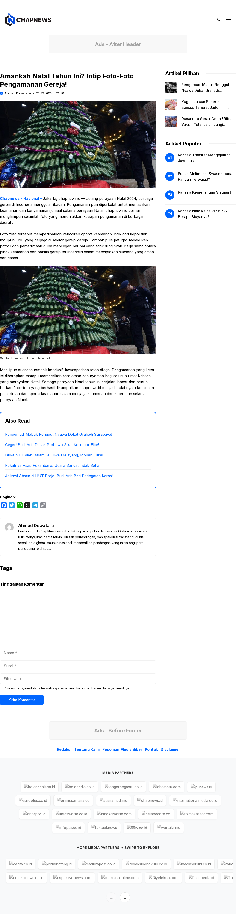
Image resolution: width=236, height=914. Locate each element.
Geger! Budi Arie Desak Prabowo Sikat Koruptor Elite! (52, 444)
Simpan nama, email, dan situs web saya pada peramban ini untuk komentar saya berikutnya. (67, 688)
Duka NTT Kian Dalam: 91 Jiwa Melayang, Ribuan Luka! (54, 455)
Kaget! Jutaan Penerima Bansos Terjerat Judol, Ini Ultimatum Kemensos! (203, 107)
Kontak (193, 4)
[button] (219, 19)
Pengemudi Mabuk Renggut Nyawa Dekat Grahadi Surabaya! (58, 434)
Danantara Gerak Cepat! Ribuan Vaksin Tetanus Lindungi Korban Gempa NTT (208, 124)
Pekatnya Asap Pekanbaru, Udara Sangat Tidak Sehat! (53, 465)
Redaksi (103, 4)
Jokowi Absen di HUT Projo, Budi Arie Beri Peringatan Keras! (59, 475)
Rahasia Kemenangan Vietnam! (204, 192)
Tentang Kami (128, 4)
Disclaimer (214, 4)
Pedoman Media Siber (163, 4)
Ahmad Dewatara (18, 93)
